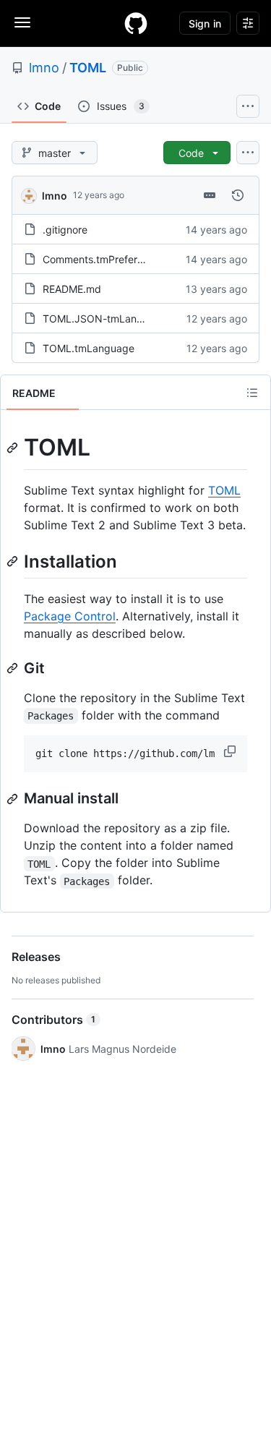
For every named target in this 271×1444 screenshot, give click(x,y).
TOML (87, 67)
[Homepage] (135, 23)
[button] (231, 751)
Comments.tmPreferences (104, 259)
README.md (72, 289)
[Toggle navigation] (22, 22)
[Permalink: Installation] (14, 561)
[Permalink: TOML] (14, 447)
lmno (44, 67)
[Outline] (252, 392)
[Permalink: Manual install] (14, 799)
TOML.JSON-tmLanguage (105, 318)
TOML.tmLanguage (88, 348)
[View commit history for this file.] (237, 195)
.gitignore (65, 229)
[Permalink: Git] (14, 668)
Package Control (70, 616)
